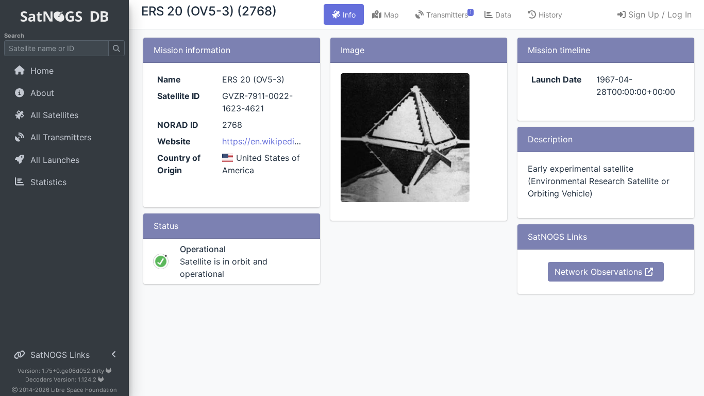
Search (14, 35)
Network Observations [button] (600, 272)
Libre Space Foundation (84, 389)
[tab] (344, 14)
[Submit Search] (116, 48)
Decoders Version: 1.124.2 (61, 379)
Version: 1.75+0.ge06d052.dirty (62, 370)
